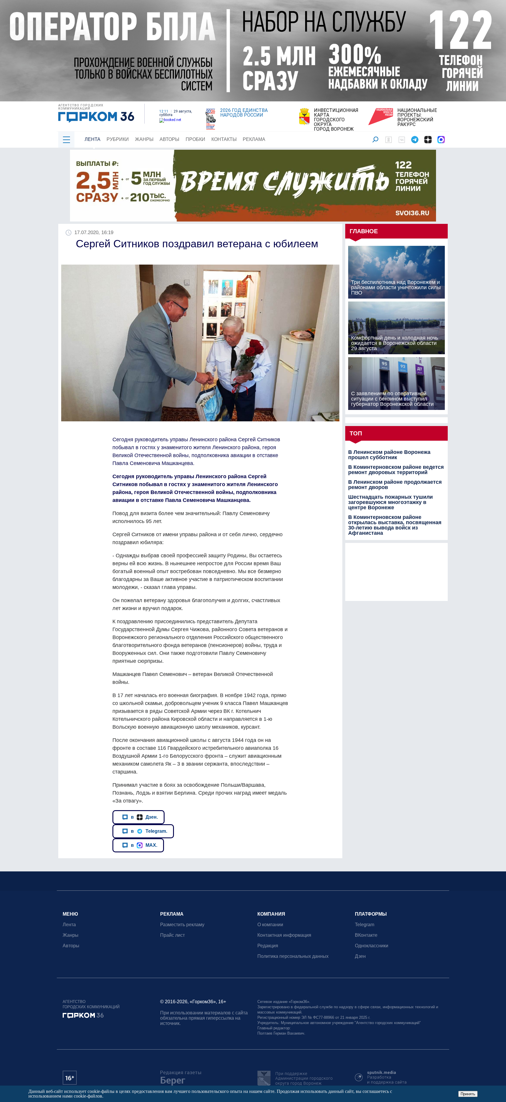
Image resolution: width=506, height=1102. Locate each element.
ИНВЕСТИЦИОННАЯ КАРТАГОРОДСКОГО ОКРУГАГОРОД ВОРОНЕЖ (336, 120)
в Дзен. (144, 817)
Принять (468, 1094)
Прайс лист (172, 935)
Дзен (360, 956)
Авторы (169, 139)
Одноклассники (371, 945)
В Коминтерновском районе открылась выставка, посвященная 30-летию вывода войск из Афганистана (395, 525)
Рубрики (118, 139)
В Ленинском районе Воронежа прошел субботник (389, 454)
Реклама (254, 139)
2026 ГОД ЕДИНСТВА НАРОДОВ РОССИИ (244, 112)
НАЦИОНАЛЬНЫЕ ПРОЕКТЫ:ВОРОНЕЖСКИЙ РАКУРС (417, 117)
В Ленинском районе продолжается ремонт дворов (395, 484)
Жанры (144, 139)
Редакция (267, 945)
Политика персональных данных (293, 956)
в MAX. (144, 845)
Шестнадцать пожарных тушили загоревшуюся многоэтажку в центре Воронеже (390, 502)
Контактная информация (284, 935)
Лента (92, 139)
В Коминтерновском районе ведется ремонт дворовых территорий (396, 469)
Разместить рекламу (182, 924)
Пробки (195, 139)
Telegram (364, 924)
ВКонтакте (366, 935)
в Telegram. (149, 831)
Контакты (224, 139)
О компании (270, 924)
